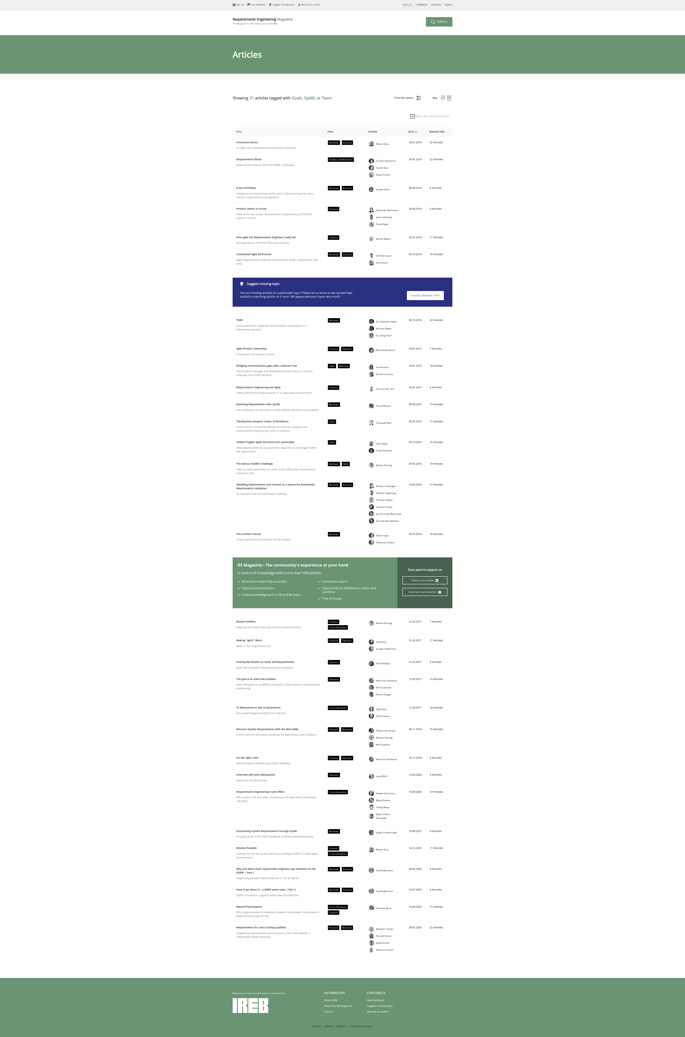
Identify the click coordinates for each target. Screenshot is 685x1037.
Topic (330, 131)
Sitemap (316, 1026)
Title (239, 131)
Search (448, 4)
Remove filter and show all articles (432, 116)
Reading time (437, 131)
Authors (436, 4)
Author (372, 131)
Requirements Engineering (263, 21)
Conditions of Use (360, 1026)
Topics (441, 22)
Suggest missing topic (425, 295)
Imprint (329, 1026)
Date (411, 131)
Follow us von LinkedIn (423, 580)
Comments (421, 4)
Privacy (341, 1026)
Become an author (378, 1011)
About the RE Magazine (338, 1006)
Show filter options (404, 97)
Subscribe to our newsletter (423, 591)
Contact (328, 1011)
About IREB (330, 1000)
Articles (407, 4)
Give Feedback (375, 1000)
